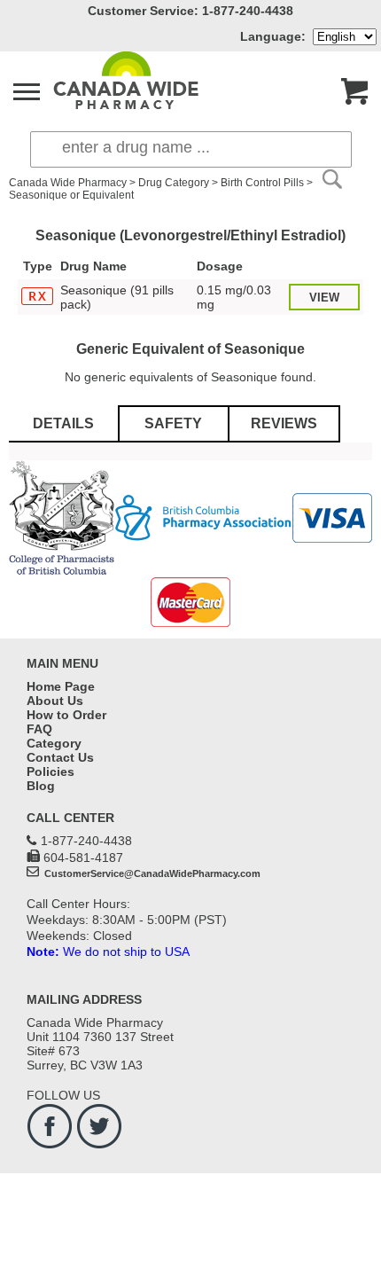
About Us (55, 700)
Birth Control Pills (262, 182)
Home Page (61, 686)
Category (54, 743)
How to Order (66, 715)
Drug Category (173, 182)
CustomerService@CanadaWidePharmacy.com (151, 873)
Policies (50, 771)
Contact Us (60, 757)
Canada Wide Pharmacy (68, 182)
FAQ (39, 729)
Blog (41, 786)
